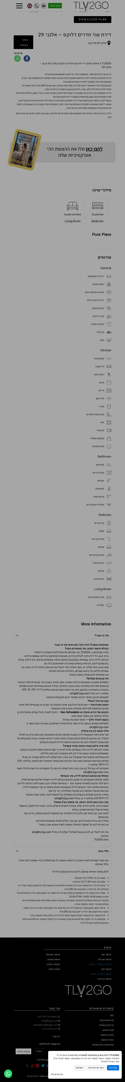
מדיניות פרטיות (57, 1074)
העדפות (79, 1068)
